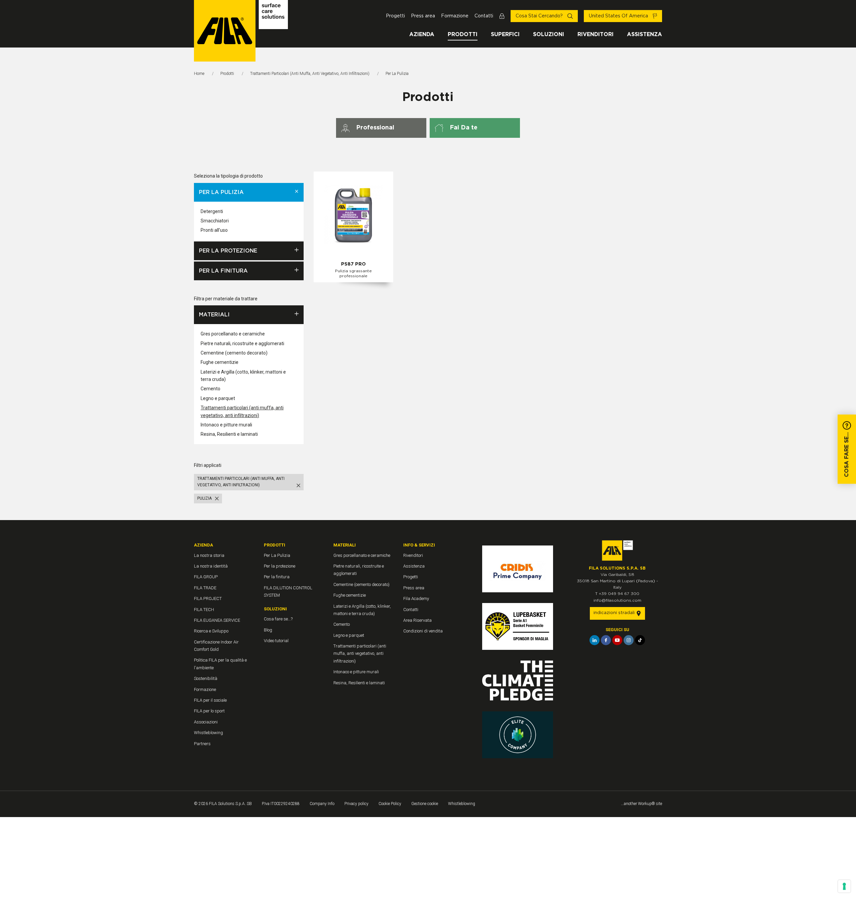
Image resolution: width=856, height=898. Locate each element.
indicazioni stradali (615, 613)
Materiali (214, 314)
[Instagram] (629, 640)
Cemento (210, 388)
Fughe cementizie (219, 362)
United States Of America (619, 16)
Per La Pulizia (221, 192)
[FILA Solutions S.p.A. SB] (241, 31)
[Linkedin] (595, 640)
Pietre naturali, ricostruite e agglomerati (242, 343)
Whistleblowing (208, 732)
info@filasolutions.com (617, 600)
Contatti (483, 16)
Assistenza (644, 34)
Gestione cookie (424, 803)
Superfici (505, 34)
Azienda (421, 34)
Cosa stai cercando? (540, 16)
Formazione (454, 16)
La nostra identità (211, 566)
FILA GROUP (206, 576)
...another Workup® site (641, 803)
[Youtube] (617, 640)
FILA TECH (204, 609)
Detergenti (212, 211)
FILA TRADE (205, 587)
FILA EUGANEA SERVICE (217, 620)
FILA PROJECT (208, 598)
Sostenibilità (205, 678)
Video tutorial (276, 640)
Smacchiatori (215, 220)
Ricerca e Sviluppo (211, 630)
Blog (268, 629)
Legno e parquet (218, 398)
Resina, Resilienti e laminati (229, 434)
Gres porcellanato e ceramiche (233, 333)
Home (199, 73)
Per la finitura (223, 271)
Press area (423, 16)
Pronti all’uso (214, 230)
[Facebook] (606, 640)
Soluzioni (548, 34)
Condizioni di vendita (423, 630)
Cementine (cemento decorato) (234, 353)
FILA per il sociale (210, 700)
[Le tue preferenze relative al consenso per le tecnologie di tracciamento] (844, 886)
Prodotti (462, 34)
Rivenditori (595, 34)
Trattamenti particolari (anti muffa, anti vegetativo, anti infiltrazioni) (309, 73)
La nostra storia (209, 555)
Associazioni (206, 721)
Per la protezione (228, 251)
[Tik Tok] (640, 640)
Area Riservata (417, 620)
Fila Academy (416, 598)
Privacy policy (356, 803)
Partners (202, 743)
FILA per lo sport (209, 710)
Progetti (395, 16)
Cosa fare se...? (278, 618)
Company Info (322, 803)
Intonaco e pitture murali (226, 424)
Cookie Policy (390, 803)
